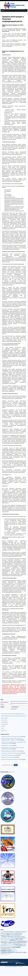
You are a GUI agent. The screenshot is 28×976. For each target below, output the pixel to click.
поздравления (5, 949)
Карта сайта (3, 730)
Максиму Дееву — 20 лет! (6, 745)
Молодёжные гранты (6, 938)
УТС (7, 944)
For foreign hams (4, 724)
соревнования (7, 952)
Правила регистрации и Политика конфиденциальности (12, 713)
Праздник (13, 939)
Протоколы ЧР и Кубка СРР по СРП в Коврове (10, 753)
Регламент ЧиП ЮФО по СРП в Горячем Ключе (10, 736)
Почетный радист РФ (5, 939)
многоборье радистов (6, 947)
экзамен (9, 953)
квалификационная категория (10, 945)
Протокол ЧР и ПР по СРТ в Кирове (8, 755)
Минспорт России (12, 936)
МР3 (13, 935)
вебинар (24, 944)
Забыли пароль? (14, 707)
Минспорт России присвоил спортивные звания (11, 759)
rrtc (14, 931)
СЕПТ (8, 941)
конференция (20, 945)
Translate (19, 962)
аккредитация (17, 944)
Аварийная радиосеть (21, 931)
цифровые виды (4, 953)
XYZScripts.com (20, 966)
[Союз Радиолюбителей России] (14, 9)
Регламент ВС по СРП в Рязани (7, 757)
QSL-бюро (10, 931)
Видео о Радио (4, 718)
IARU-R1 (3, 726)
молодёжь (16, 947)
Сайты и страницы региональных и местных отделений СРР (13, 715)
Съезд (2, 944)
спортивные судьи (20, 952)
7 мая (2, 931)
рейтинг (13, 950)
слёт (16, 950)
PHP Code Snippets (8, 966)
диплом (3, 945)
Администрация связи (6, 933)
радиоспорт (6, 950)
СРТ (14, 941)
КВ (8, 935)
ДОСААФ (14, 933)
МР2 (10, 935)
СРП (11, 941)
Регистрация (13, 709)
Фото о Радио (4, 720)
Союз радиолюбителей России (15, 942)
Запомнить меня (15, 706)
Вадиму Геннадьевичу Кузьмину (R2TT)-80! (10, 751)
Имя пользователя (4, 702)
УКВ (4, 944)
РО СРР (19, 939)
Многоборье (22, 936)
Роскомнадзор (4, 941)
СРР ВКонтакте (4, 722)
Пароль (2, 704)
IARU (2, 728)
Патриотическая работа (19, 938)
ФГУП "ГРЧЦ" (10, 944)
